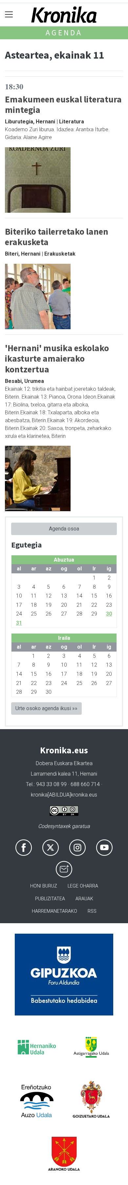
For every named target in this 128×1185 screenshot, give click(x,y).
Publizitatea (50, 899)
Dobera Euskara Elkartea (64, 763)
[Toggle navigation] (9, 14)
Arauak (84, 899)
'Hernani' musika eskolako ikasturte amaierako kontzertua (57, 358)
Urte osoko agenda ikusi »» (46, 708)
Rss (92, 911)
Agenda (64, 32)
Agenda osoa (64, 529)
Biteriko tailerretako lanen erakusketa (56, 237)
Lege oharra (83, 886)
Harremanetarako (54, 911)
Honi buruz (43, 886)
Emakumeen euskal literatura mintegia (63, 105)
